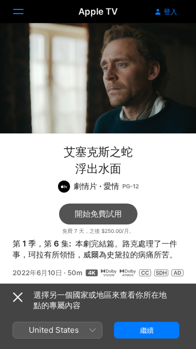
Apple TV (98, 11)
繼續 (147, 330)
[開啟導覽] (24, 11)
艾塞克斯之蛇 (98, 152)
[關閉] (17, 297)
